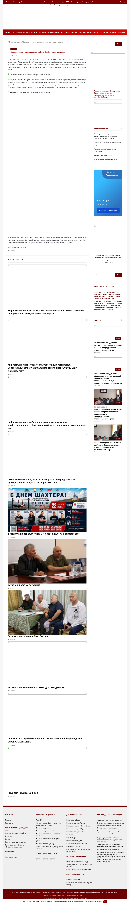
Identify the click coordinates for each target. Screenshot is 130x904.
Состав (7, 839)
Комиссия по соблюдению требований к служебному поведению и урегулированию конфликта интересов (111, 854)
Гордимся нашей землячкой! (23, 793)
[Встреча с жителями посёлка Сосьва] (47, 612)
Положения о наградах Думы (46, 844)
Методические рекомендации (107, 828)
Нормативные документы (48, 32)
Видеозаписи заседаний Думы (77, 843)
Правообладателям (49, 898)
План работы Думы (73, 820)
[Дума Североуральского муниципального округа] (65, 16)
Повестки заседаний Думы (75, 823)
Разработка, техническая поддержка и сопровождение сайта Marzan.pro (65, 895)
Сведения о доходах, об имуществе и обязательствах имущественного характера (110, 833)
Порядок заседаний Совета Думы (78, 826)
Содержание (96, 2)
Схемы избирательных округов (16, 842)
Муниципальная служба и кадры (77, 862)
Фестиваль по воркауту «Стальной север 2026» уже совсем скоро (44, 534)
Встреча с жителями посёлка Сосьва (28, 636)
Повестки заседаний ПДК (75, 829)
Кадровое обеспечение (87, 32)
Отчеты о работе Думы (74, 841)
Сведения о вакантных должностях (78, 869)
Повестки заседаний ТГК (75, 832)
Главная (12, 42)
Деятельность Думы (68, 32)
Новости (9, 2)
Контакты (121, 32)
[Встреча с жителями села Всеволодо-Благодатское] (47, 663)
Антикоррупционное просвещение (109, 820)
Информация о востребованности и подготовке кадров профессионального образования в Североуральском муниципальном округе (47, 425)
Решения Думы (71, 838)
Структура (8, 836)
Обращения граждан (107, 32)
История (8, 820)
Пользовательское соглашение (67, 898)
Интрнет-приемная (73, 880)
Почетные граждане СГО (60, 2)
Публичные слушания (74, 846)
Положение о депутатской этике (47, 831)
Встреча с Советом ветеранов (24, 585)
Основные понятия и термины (108, 850)
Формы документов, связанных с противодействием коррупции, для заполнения (109, 840)
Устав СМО (39, 820)
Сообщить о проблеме (108, 210)
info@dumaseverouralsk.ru (108, 159)
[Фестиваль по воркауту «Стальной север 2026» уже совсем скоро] (47, 510)
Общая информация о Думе (25, 32)
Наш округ (8, 32)
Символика (9, 823)
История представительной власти (17, 833)
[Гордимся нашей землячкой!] (47, 769)
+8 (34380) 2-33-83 (107, 155)
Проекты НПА (71, 835)
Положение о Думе (42, 828)
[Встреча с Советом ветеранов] (47, 561)
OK (105, 901)
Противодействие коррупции (23, 2)
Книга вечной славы (43, 2)
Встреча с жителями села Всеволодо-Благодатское (36, 687)
